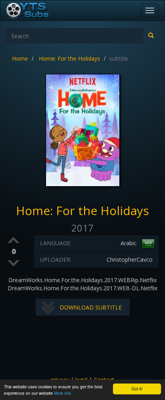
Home (20, 58)
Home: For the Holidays (69, 58)
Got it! (137, 389)
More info (62, 393)
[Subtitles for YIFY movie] (36, 10)
